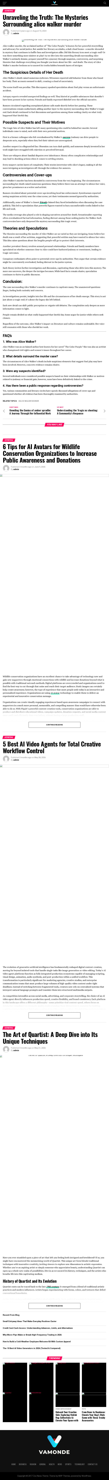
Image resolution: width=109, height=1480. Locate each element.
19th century (52, 1286)
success (66, 137)
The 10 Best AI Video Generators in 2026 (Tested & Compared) (31, 1348)
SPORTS (68, 1464)
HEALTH (51, 1464)
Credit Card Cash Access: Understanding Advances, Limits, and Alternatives (38, 1328)
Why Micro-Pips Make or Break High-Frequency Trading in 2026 (32, 1335)
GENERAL (42, 1464)
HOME (13, 1464)
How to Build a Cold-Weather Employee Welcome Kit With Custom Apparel (37, 1342)
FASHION (33, 1464)
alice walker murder (29, 401)
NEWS (60, 1464)
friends (43, 202)
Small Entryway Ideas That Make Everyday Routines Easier (29, 1321)
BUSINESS (23, 1464)
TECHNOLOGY (80, 1464)
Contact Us (92, 1464)
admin (16, 33)
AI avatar (55, 692)
